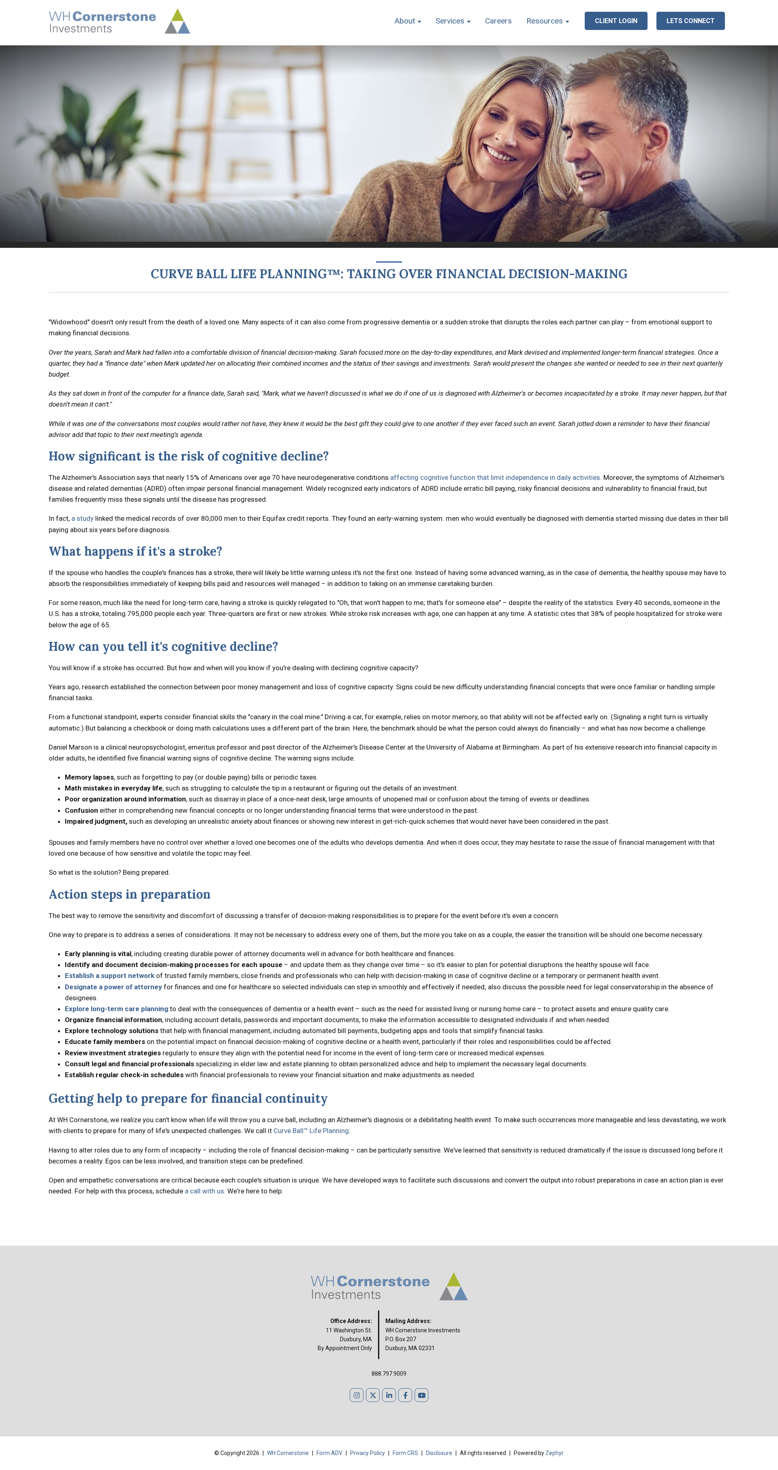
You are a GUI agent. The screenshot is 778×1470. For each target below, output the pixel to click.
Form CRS (406, 1453)
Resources (544, 21)
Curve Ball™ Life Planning (311, 1131)
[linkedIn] (389, 1395)
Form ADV (330, 1453)
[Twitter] (373, 1395)
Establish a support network (109, 975)
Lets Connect (691, 21)
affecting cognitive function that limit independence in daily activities (495, 477)
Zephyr (554, 1453)
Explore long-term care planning (116, 1009)
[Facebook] (405, 1395)
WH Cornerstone (288, 1453)
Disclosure (439, 1453)
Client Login (616, 21)
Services (450, 21)
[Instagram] (356, 1395)
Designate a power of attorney (113, 987)
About (405, 21)
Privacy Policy (368, 1453)
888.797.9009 (389, 1373)
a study (82, 518)
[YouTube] (421, 1395)
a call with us (204, 1191)
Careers (498, 21)
